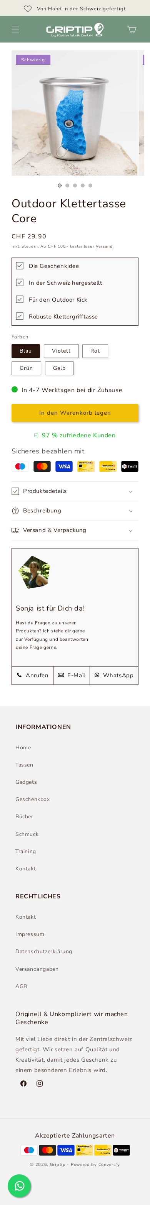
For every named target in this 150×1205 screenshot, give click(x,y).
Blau (26, 351)
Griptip (58, 1164)
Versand (104, 246)
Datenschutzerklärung (43, 951)
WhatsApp (117, 675)
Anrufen (36, 675)
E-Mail (75, 675)
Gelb (59, 368)
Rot (95, 351)
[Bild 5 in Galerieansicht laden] (90, 185)
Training (25, 851)
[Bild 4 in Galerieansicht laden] (83, 185)
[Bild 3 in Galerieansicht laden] (75, 185)
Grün (26, 368)
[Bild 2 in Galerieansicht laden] (67, 185)
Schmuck (26, 834)
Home (23, 747)
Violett (61, 351)
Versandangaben (36, 969)
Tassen (24, 764)
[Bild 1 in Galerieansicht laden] (60, 185)
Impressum (29, 934)
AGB (21, 986)
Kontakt (25, 868)
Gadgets (26, 782)
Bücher (24, 816)
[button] (15, 29)
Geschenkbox (32, 799)
